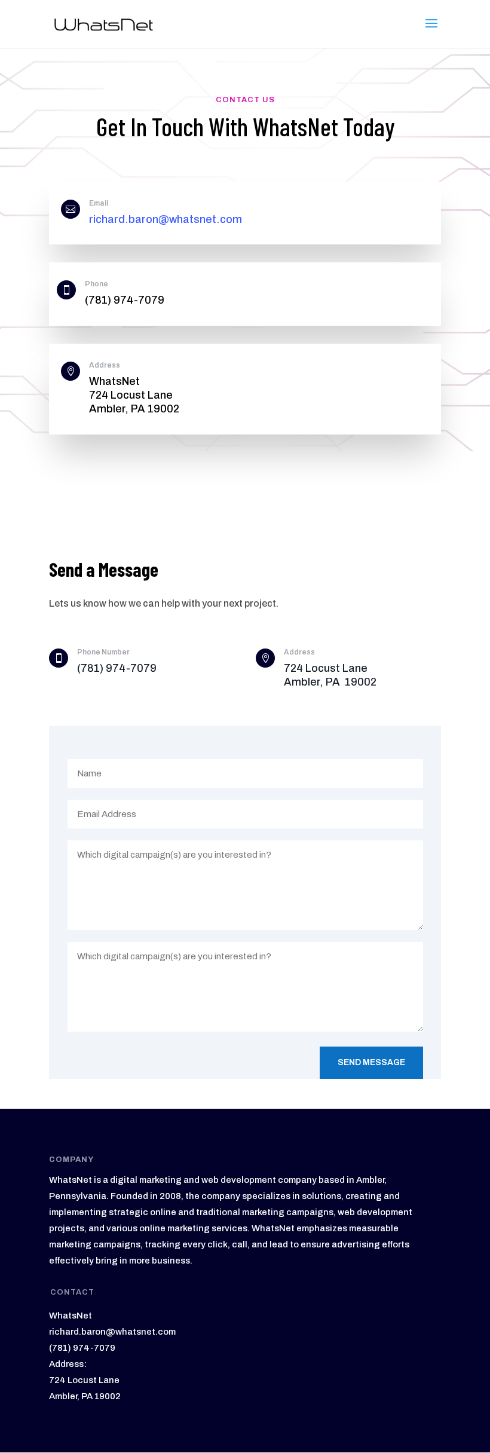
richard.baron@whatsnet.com (165, 219)
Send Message (371, 1062)
